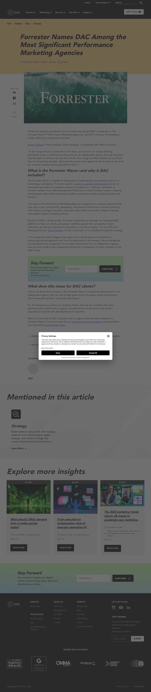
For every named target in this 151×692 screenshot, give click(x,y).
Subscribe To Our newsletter (116, 682)
